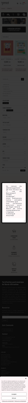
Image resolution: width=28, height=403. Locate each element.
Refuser (14, 398)
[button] (26, 378)
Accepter (14, 394)
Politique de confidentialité (8, 401)
